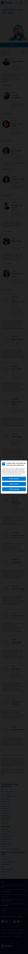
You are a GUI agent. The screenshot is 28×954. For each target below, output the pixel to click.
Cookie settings (14, 489)
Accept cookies (14, 478)
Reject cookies (14, 484)
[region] (14, 477)
